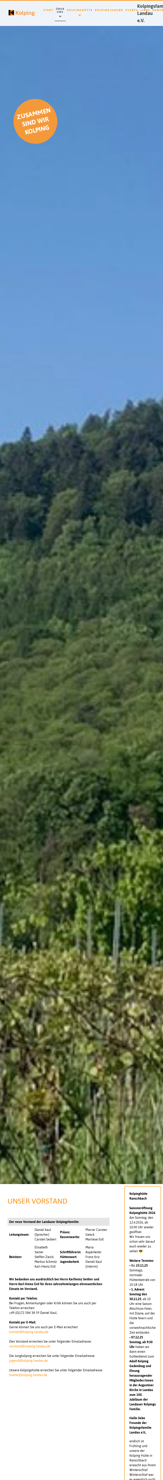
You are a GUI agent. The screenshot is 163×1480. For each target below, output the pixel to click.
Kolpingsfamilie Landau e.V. (146, 13)
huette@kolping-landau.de (28, 1375)
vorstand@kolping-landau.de (29, 1346)
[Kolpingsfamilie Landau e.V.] (16, 13)
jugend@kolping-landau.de (28, 1360)
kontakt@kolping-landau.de (29, 1332)
